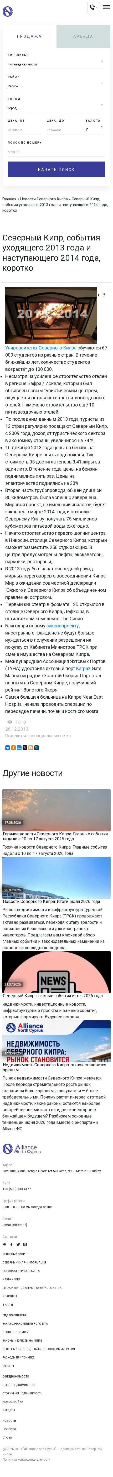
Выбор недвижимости (19, 1385)
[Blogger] (30, 747)
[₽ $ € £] (95, 130)
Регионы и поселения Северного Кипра (32, 1287)
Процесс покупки (16, 1332)
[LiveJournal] (36, 747)
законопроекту (63, 625)
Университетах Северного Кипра (40, 348)
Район (14, 76)
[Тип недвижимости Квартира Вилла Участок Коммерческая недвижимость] (56, 64)
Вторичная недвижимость (22, 1393)
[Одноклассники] (13, 747)
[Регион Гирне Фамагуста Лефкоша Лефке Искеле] (56, 86)
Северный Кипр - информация (24, 1262)
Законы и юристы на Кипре (22, 1340)
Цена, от (16, 120)
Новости (9, 1429)
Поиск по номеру (25, 142)
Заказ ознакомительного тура (25, 1323)
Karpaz (83, 668)
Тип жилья (18, 55)
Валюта (93, 120)
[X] (25, 747)
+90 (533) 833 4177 (17, 1189)
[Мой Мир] (19, 747)
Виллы (8, 1304)
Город (14, 98)
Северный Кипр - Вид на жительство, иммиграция (39, 1349)
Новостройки (13, 1401)
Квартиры (10, 1296)
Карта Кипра (11, 1279)
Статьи (7, 1437)
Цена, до (55, 120)
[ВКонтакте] (7, 747)
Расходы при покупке (18, 1357)
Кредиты (9, 1410)
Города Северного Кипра (21, 1271)
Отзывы (8, 1366)
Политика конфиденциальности (26, 1459)
